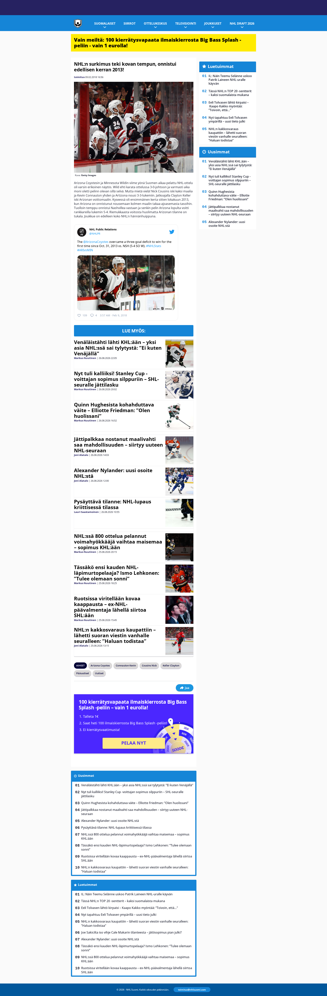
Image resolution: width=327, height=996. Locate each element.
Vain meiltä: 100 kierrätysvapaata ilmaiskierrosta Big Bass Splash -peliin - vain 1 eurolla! (157, 42)
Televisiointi (185, 23)
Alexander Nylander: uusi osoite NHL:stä (113, 473)
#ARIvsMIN (85, 250)
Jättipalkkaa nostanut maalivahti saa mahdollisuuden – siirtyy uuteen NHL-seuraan (118, 445)
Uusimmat (86, 776)
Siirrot (129, 23)
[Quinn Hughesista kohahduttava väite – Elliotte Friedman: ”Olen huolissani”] (179, 416)
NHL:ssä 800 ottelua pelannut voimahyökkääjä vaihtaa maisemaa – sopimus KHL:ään (118, 542)
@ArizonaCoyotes (95, 242)
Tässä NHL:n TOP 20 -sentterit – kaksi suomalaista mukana (123, 901)
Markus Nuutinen (85, 358)
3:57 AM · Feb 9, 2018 (113, 315)
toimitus (79, 77)
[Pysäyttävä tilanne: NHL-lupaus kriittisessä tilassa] (179, 513)
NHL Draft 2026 (242, 23)
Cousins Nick (149, 665)
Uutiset (99, 673)
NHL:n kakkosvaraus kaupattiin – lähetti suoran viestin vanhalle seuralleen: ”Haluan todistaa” (115, 635)
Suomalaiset (104, 23)
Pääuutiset (82, 673)
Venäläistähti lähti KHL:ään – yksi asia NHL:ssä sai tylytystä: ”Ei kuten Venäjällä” (118, 348)
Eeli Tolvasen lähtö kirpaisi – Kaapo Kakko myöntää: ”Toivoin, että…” (129, 908)
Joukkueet (212, 23)
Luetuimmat (87, 885)
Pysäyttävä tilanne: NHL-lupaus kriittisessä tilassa (112, 504)
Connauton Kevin (126, 665)
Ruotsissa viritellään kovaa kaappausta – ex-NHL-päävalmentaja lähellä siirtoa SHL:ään (110, 607)
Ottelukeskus (155, 23)
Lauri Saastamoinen (86, 512)
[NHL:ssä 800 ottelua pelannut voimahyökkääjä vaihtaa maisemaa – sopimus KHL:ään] (179, 547)
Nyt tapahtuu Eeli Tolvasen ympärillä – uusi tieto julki (118, 915)
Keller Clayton (171, 665)
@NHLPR (94, 233)
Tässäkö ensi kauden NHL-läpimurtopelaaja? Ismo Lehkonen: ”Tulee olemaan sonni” (116, 573)
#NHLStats (153, 246)
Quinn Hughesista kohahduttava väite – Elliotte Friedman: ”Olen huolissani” (114, 410)
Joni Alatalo (81, 455)
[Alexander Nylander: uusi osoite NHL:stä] (179, 482)
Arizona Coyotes (100, 665)
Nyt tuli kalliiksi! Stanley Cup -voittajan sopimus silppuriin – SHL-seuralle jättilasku (116, 379)
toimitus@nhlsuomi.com (192, 989)
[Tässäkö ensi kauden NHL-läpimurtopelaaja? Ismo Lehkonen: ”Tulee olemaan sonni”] (179, 579)
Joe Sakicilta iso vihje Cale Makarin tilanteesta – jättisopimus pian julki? (131, 932)
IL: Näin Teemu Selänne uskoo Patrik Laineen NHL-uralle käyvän (127, 894)
